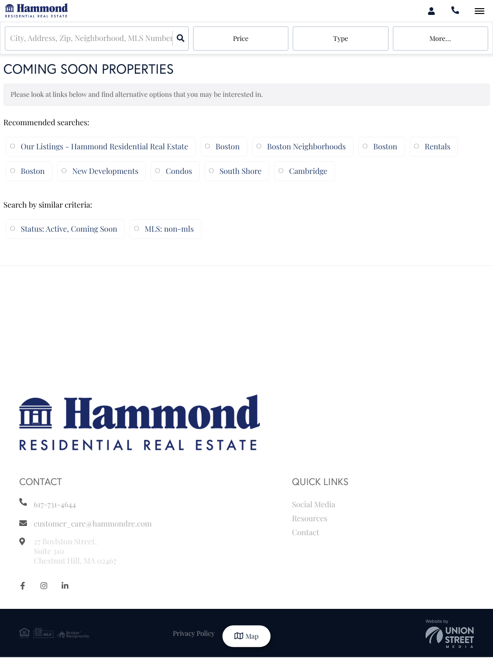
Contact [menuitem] (305, 532)
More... (440, 38)
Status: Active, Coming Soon (69, 229)
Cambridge (308, 171)
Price (240, 38)
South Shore (240, 171)
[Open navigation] (479, 11)
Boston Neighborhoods (306, 147)
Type (340, 38)
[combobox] (11, 38)
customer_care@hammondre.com (93, 524)
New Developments (105, 171)
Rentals (437, 147)
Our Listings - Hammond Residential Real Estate (104, 147)
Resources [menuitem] (309, 518)
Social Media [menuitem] (313, 505)
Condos (179, 171)
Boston (228, 147)
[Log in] (431, 11)
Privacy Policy (194, 633)
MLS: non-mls (169, 229)
